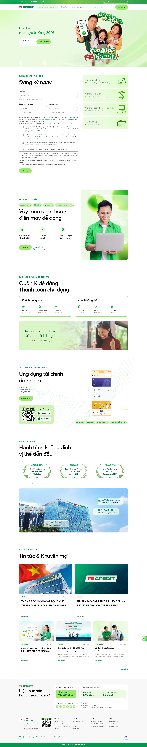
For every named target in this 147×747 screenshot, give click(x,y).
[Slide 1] (37, 205)
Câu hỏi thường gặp (78, 721)
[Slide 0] (25, 205)
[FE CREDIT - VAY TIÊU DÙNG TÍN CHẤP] (26, 7)
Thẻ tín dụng (57, 728)
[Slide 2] (48, 205)
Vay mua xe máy (58, 723)
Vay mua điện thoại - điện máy (62, 726)
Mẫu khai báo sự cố (24, 740)
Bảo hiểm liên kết (113, 721)
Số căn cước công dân (26, 104)
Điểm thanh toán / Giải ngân (98, 723)
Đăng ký (25, 247)
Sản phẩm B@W (113, 726)
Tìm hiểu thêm (39, 247)
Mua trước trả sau (113, 723)
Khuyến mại (76, 728)
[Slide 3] (65, 205)
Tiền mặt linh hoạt (59, 721)
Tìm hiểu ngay (57, 41)
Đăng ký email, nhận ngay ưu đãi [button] (28, 737)
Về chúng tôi (22, 2)
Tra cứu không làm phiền (97, 726)
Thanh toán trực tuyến (97, 721)
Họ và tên (22, 91)
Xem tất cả (124, 669)
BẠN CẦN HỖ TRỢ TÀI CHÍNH (31, 76)
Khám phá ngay (26, 398)
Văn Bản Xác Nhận (73, 119)
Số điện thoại (54, 104)
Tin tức (74, 726)
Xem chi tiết (36, 131)
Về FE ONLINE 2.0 (34, 2)
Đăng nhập (121, 7)
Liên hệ (44, 2)
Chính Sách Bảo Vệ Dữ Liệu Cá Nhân (46, 119)
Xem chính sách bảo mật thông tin (50, 737)
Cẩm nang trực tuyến (78, 723)
